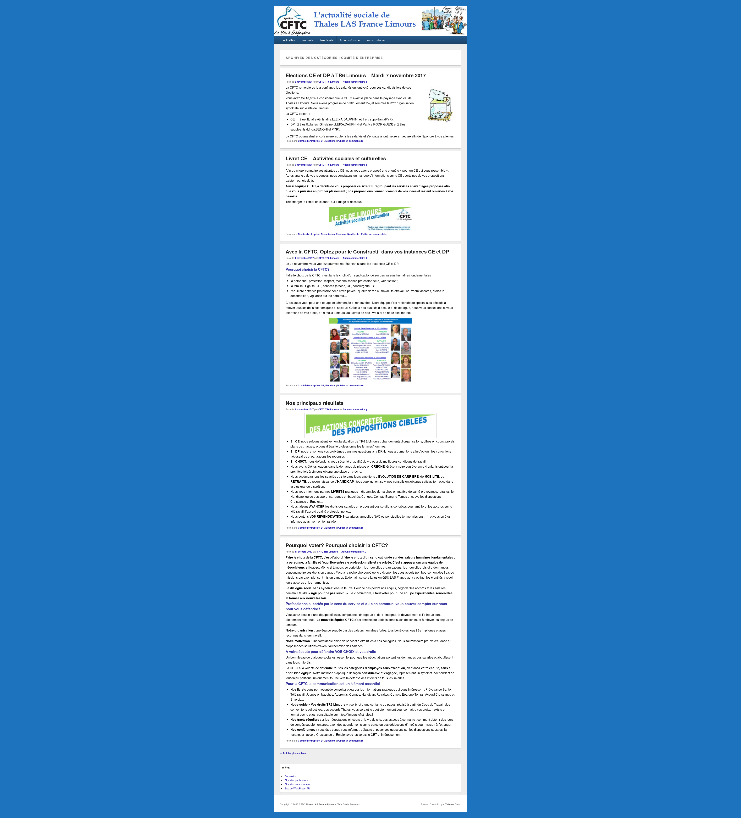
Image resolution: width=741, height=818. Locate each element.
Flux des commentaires (298, 784)
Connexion (290, 776)
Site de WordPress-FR (297, 788)
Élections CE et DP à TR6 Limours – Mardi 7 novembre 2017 (356, 75)
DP (322, 140)
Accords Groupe (350, 40)
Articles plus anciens (293, 753)
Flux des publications (296, 780)
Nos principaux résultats (314, 402)
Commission (328, 234)
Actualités (289, 40)
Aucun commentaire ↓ (355, 81)
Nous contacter (375, 40)
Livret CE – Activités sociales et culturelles (336, 158)
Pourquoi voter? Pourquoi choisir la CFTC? (337, 545)
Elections (330, 140)
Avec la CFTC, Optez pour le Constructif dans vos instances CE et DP (367, 251)
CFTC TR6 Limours (328, 81)
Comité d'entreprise (309, 140)
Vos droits (308, 40)
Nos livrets (326, 40)
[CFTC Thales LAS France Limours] (370, 35)
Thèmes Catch (453, 804)
